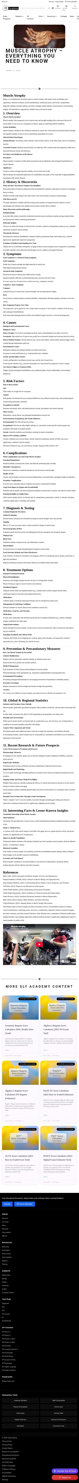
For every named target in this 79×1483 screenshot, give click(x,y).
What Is (4, 1236)
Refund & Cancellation (10, 1452)
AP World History (7, 1356)
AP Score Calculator (71, 1)
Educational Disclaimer (10, 1455)
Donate (7, 1204)
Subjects (18, 16)
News (72, 16)
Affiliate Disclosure (9, 1476)
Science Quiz (58, 1407)
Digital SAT (5, 1303)
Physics (4, 1282)
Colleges (63, 16)
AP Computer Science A (10, 1349)
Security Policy (7, 1462)
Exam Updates (7, 1257)
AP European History (9, 1360)
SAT (3, 1307)
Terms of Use (7, 1441)
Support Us (66, 1477)
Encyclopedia (6, 1232)
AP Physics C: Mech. (9, 1339)
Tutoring (51, 1)
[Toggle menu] (53, 8)
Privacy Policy (7, 1445)
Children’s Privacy (8, 1469)
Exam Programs (6, 17)
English (4, 1289)
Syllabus (5, 1261)
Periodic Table (58, 1413)
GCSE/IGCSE (6, 1321)
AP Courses (30, 17)
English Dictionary (20, 1419)
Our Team (5, 1222)
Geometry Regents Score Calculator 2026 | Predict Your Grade (19, 1029)
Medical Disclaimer (9, 1459)
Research (5, 1229)
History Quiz (20, 1413)
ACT (3, 1310)
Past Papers (6, 1250)
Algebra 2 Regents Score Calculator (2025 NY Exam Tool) (56, 1029)
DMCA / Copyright (8, 1466)
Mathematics (6, 1275)
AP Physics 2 (6, 1335)
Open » (7, 1050)
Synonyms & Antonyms (58, 1419)
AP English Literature (9, 1370)
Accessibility (6, 1473)
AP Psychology (7, 1363)
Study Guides (59, 1)
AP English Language (9, 1367)
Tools (40, 16)
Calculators (20, 1426)
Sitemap (5, 1480)
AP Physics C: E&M (8, 1342)
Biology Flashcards (8, 1381)
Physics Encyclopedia (20, 1407)
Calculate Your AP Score (66, 1471)
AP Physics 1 (6, 1332)
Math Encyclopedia (58, 1400)
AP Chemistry (6, 1346)
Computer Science (8, 1292)
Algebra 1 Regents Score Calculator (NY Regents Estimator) (16, 1095)
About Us (4, 1)
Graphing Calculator (20, 1400)
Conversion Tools (58, 1426)
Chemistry (5, 1285)
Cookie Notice (7, 1448)
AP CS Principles (7, 1353)
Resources (51, 16)
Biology (4, 1278)
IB (2, 1317)
